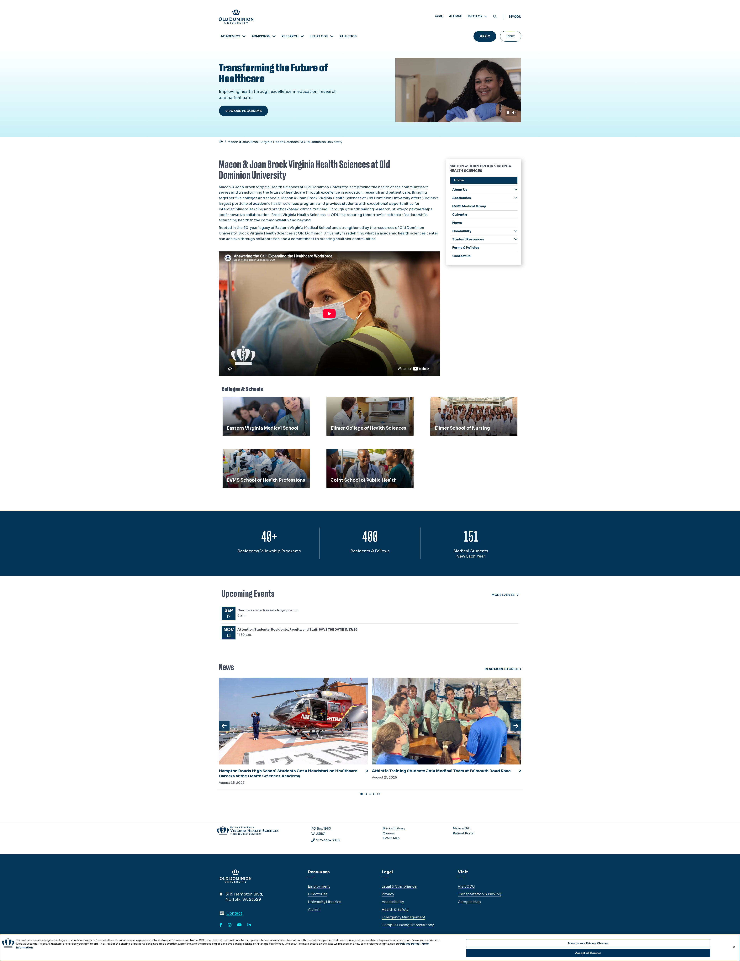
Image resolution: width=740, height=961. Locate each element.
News (457, 223)
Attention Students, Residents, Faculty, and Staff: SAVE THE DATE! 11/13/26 (297, 630)
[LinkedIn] (249, 925)
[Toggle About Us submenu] (515, 189)
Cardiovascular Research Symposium (268, 610)
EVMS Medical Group (469, 206)
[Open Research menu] (302, 36)
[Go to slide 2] (366, 794)
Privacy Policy (410, 943)
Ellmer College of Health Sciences (357, 401)
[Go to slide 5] (378, 794)
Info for (475, 16)
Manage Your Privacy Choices (588, 943)
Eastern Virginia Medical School (252, 401)
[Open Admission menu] (274, 36)
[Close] (734, 947)
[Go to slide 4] (374, 794)
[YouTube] (239, 925)
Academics (230, 36)
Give (439, 16)
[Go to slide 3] (370, 794)
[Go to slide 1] (361, 794)
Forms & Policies (465, 248)
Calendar (460, 215)
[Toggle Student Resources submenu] (515, 239)
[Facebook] (221, 925)
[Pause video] (508, 112)
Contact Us (461, 256)
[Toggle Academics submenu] (515, 198)
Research (290, 36)
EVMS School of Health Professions (255, 453)
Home (459, 180)
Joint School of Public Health (353, 453)
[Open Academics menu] (244, 36)
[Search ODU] (495, 16)
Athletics (348, 36)
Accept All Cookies (588, 953)
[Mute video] (514, 112)
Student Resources (468, 239)
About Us (459, 190)
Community (461, 231)
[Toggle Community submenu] (515, 231)
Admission (260, 36)
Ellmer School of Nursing (454, 401)
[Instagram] (229, 925)
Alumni (455, 16)
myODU (515, 17)
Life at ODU (319, 36)
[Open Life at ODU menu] (332, 36)
